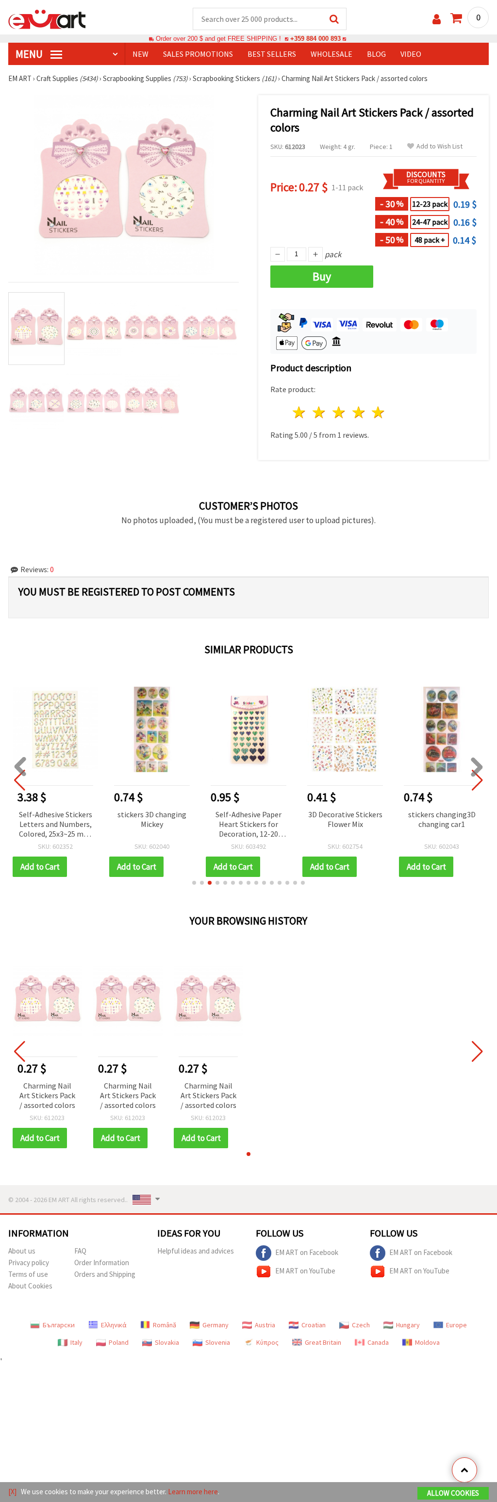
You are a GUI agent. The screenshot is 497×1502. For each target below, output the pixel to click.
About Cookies (30, 1285)
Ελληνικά (114, 1324)
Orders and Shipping (104, 1274)
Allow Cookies (453, 1493)
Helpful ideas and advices (195, 1250)
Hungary (408, 1324)
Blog (376, 54)
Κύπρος (267, 1342)
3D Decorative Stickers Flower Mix (345, 819)
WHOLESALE (331, 54)
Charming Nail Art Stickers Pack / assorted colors (47, 1095)
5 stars (379, 412)
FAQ (80, 1250)
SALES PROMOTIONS (198, 54)
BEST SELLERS (272, 54)
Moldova (427, 1342)
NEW (141, 54)
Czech (361, 1324)
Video (410, 54)
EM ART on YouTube (305, 1270)
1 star (300, 412)
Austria (265, 1324)
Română (164, 1324)
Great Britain (323, 1342)
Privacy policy (28, 1262)
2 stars (320, 412)
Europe (456, 1324)
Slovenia (217, 1342)
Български (59, 1324)
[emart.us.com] (47, 18)
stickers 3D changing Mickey (151, 819)
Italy (76, 1342)
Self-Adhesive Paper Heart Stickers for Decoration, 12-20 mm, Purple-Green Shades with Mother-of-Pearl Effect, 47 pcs (248, 824)
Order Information (101, 1262)
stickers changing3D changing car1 (442, 819)
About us (21, 1250)
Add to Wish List (439, 146)
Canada (378, 1342)
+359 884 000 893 (315, 38)
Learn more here (193, 1491)
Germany (215, 1324)
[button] (194, 883)
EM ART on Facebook (306, 1252)
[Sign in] (436, 19)
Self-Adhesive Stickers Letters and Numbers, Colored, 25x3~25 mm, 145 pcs (55, 824)
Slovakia (167, 1342)
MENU (30, 54)
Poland (119, 1342)
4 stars (359, 412)
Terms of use (28, 1274)
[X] (12, 1491)
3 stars (339, 412)
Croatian (313, 1324)
